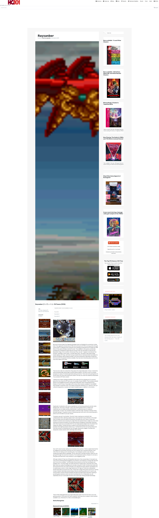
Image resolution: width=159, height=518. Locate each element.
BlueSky (3, 5)
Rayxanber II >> (94, 503)
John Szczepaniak (46, 38)
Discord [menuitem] (141, 1)
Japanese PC (45, 310)
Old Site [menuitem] (156, 1)
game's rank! (116, 264)
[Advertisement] (79, 18)
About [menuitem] (150, 1)
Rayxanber (71, 308)
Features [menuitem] (106, 1)
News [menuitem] (113, 1)
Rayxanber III (57, 316)
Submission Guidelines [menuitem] (133, 1)
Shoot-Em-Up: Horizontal (43, 311)
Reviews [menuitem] (98, 1)
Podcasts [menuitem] (124, 1)
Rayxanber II (56, 314)
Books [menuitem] (118, 1)
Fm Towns (40, 310)
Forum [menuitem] (146, 1)
